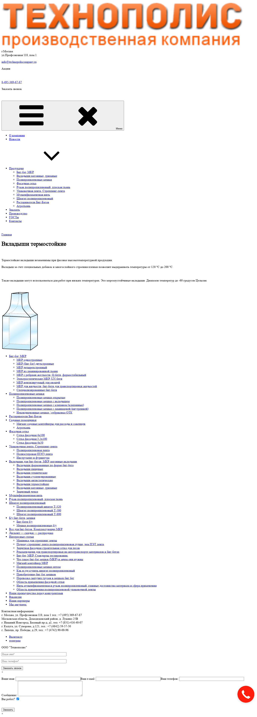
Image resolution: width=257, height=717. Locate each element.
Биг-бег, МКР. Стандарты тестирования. (42, 555)
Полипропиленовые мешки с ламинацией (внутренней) (52, 409)
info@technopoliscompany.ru (19, 62)
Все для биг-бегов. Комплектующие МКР (35, 529)
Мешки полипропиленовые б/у (37, 525)
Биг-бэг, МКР (25, 172)
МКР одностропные (29, 360)
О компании (17, 135)
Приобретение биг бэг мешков (36, 574)
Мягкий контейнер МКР (32, 563)
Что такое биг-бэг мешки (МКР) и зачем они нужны (50, 559)
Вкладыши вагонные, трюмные (37, 176)
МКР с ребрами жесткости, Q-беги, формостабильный (51, 375)
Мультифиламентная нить (33, 194)
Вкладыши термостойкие (33, 484)
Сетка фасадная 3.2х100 (32, 439)
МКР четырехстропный (32, 367)
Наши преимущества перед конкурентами (36, 593)
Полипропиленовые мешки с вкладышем (43, 401)
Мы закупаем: (18, 604)
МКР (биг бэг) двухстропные (35, 363)
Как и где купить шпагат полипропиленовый (46, 570)
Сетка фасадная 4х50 (30, 442)
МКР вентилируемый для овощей (38, 382)
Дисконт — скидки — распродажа (31, 533)
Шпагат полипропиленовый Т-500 (39, 510)
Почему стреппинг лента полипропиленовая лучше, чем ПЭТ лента (60, 544)
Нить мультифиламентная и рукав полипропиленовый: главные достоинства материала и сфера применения (87, 585)
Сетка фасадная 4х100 (31, 435)
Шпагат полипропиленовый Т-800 (39, 514)
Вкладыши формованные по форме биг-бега (45, 465)
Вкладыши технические (32, 472)
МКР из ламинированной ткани (37, 371)
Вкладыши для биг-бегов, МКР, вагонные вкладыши (43, 461)
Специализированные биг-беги (37, 390)
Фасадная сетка (26, 183)
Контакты (15, 221)
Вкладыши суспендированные (36, 476)
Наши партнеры (19, 600)
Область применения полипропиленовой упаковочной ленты (56, 589)
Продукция (16, 168)
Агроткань (23, 206)
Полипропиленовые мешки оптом (39, 567)
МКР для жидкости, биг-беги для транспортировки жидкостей (57, 386)
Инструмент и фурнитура (33, 457)
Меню (119, 128)
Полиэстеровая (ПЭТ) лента (35, 454)
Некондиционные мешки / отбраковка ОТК (44, 412)
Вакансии (15, 597)
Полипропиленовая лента (33, 450)
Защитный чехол (27, 491)
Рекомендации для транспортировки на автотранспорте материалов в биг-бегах (68, 552)
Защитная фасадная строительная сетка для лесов (48, 548)
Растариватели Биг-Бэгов (33, 202)
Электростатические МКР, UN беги (39, 378)
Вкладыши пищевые (30, 469)
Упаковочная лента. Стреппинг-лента (41, 191)
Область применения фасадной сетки (41, 582)
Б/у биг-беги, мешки (22, 518)
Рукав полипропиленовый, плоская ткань (43, 187)
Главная (7, 234)
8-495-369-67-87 (12, 82)
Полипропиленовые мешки (34, 179)
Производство (18, 213)
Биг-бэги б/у (25, 521)
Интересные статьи (21, 536)
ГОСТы (14, 217)
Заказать (14, 209)
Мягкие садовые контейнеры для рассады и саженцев (51, 424)
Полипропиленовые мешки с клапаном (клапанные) (50, 405)
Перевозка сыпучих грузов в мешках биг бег (45, 578)
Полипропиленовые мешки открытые (41, 397)
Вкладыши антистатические (35, 480)
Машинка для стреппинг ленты (37, 540)
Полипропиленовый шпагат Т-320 (39, 506)
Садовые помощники (22, 420)
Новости (14, 139)
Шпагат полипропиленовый (35, 198)
